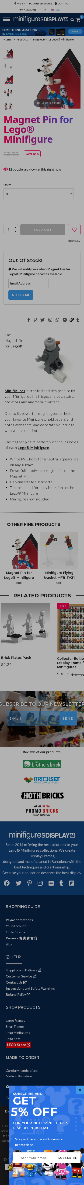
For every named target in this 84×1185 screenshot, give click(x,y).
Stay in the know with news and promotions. (41, 1142)
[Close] (80, 1090)
